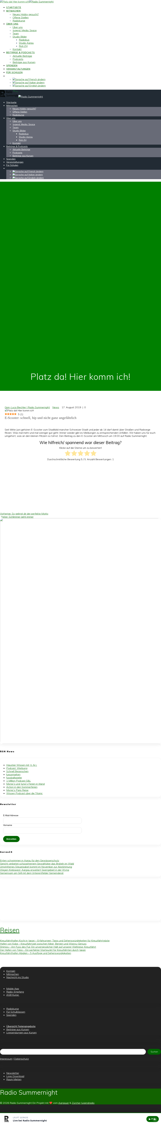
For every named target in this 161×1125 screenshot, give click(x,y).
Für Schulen (14, 72)
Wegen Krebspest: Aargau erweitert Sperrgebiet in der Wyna (34, 869)
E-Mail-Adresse (10, 815)
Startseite (13, 7)
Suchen (154, 1051)
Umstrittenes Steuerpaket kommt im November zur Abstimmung (36, 866)
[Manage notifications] (154, 1119)
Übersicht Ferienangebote (21, 1026)
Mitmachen (13, 10)
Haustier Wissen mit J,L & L (21, 765)
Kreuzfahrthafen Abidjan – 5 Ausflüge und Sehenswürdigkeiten (35, 953)
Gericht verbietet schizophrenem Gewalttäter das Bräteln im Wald (37, 863)
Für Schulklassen (15, 1011)
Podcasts (18, 59)
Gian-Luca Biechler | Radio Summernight (27, 407)
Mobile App (12, 988)
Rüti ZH (23, 46)
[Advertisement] (83, 485)
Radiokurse (19, 20)
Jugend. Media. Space (25, 30)
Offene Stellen (21, 17)
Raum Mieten (13, 1079)
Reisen (9, 930)
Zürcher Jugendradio (83, 1102)
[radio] (68, 453)
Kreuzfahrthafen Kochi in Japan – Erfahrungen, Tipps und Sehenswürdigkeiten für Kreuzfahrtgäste (55, 940)
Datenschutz (21, 1058)
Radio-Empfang (15, 991)
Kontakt (17, 49)
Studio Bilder (20, 36)
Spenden (11, 65)
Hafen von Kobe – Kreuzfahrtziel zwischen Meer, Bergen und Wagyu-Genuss (43, 943)
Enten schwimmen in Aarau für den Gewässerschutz (29, 860)
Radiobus (24, 39)
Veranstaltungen (18, 69)
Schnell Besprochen (17, 771)
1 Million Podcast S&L (18, 780)
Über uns (12, 23)
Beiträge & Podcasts (20, 52)
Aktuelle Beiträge (22, 55)
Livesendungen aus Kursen (21, 1032)
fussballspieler (14, 777)
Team (16, 33)
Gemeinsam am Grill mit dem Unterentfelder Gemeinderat (32, 873)
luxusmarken (13, 774)
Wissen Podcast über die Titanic (24, 793)
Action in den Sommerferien (21, 787)
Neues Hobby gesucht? (26, 14)
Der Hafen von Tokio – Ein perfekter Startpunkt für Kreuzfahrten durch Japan (43, 950)
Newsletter (12, 1073)
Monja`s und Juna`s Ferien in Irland (25, 783)
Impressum (6, 1058)
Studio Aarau (26, 42)
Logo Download (15, 1076)
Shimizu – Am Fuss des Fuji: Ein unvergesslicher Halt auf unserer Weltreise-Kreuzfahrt (48, 946)
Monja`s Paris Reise (17, 790)
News (55, 407)
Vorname (7, 825)
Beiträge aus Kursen (24, 62)
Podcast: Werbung (16, 768)
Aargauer (63, 1102)
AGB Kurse (12, 994)
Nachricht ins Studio (17, 977)
